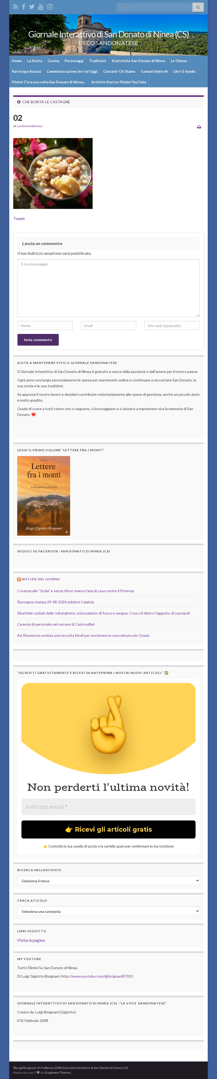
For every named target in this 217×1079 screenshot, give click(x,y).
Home (17, 61)
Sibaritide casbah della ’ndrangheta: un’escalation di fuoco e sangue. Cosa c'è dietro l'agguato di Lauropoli (103, 613)
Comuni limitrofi (154, 71)
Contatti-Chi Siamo (119, 71)
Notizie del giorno (41, 579)
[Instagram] (50, 6)
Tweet (19, 218)
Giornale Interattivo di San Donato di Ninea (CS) (108, 34)
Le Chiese (179, 61)
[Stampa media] (199, 126)
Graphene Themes (57, 1072)
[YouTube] (41, 6)
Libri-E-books (184, 71)
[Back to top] (205, 1067)
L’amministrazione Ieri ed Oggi (72, 71)
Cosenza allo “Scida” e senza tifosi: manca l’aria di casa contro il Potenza (75, 590)
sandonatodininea (29, 126)
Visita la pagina (31, 940)
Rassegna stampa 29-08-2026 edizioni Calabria (55, 602)
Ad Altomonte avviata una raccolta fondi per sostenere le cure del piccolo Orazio (83, 635)
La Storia (34, 61)
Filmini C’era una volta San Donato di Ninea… (49, 82)
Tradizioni (97, 61)
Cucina (53, 61)
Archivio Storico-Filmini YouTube (118, 82)
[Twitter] (32, 6)
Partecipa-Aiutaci (26, 71)
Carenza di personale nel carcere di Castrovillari (56, 624)
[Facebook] (23, 6)
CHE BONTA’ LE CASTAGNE (46, 102)
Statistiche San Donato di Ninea (138, 61)
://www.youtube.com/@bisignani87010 (101, 976)
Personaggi (74, 61)
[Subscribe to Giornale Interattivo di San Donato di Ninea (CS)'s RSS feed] (15, 6)
